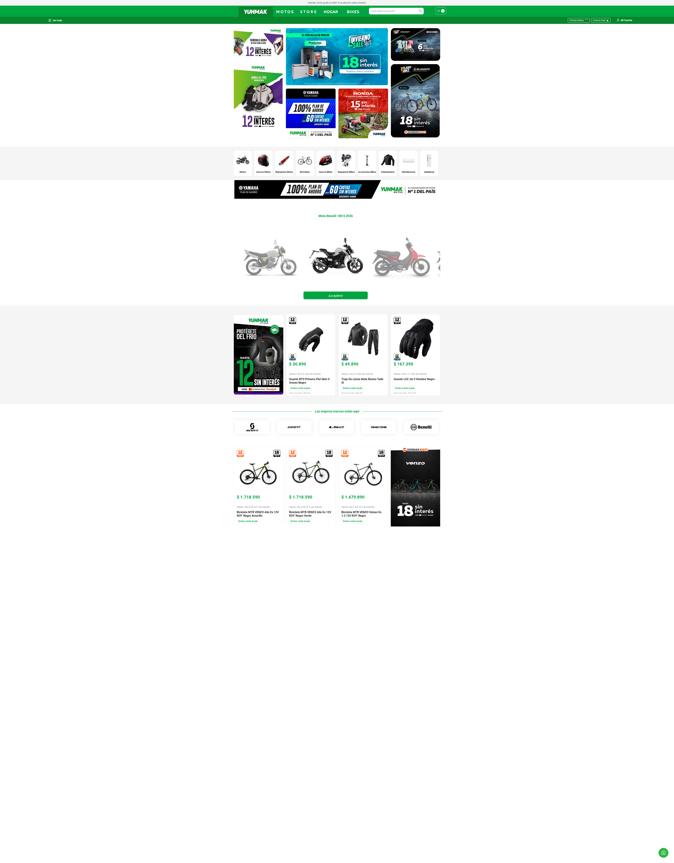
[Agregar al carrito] (335, 296)
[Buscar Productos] (421, 11)
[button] (663, 853)
